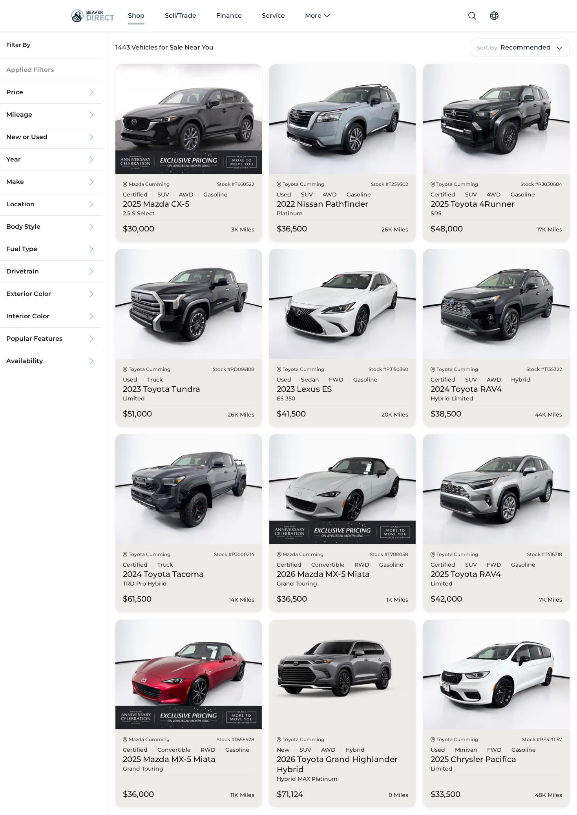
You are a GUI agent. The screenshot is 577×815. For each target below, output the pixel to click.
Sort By (487, 47)
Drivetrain (22, 271)
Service (273, 15)
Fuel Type (21, 249)
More (313, 15)
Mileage (19, 114)
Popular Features (34, 338)
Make (15, 181)
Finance (229, 15)
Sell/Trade (180, 15)
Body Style (23, 226)
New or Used (26, 137)
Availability (24, 361)
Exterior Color (28, 293)
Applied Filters (30, 69)
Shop (136, 15)
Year (13, 159)
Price (14, 92)
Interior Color (27, 316)
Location (20, 204)
